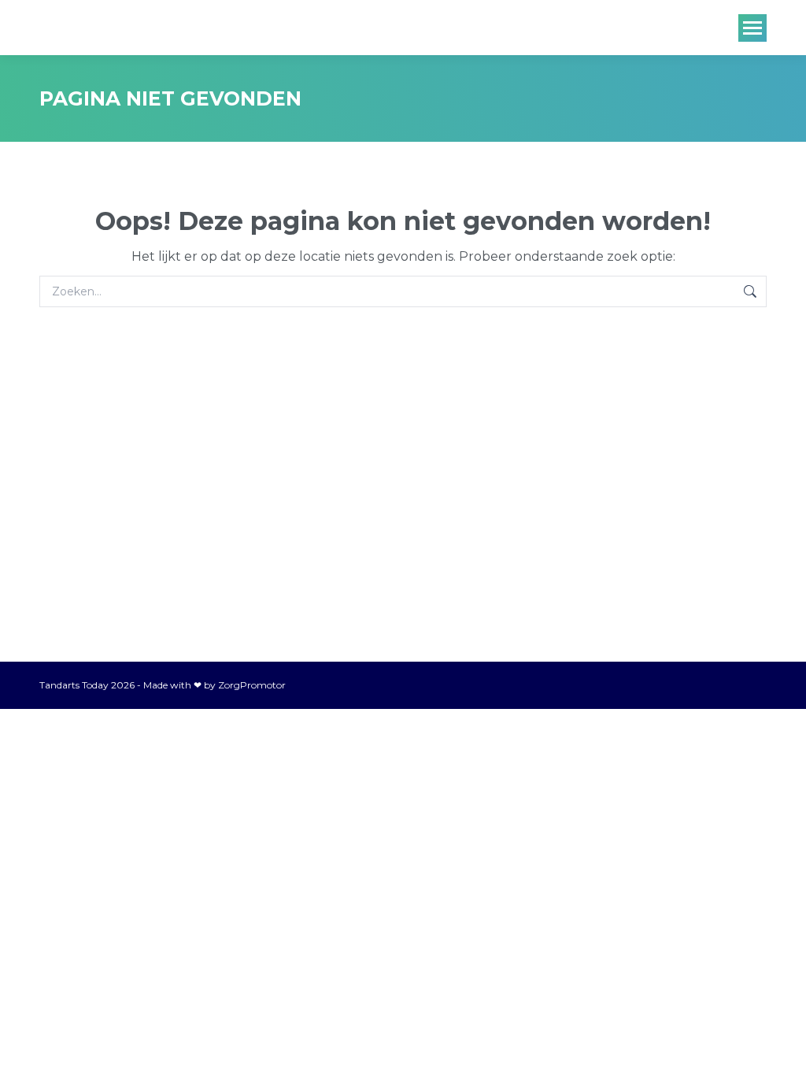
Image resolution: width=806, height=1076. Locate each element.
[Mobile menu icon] (752, 28)
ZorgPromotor (252, 685)
